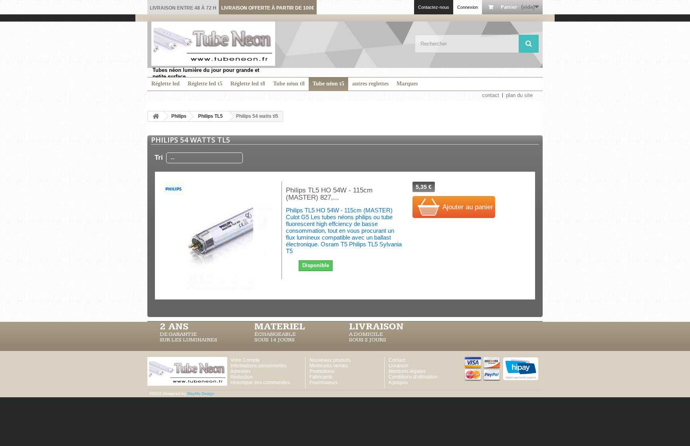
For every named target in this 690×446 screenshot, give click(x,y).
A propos (398, 382)
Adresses (240, 371)
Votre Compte (245, 360)
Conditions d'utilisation (413, 377)
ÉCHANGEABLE (275, 334)
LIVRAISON (376, 326)
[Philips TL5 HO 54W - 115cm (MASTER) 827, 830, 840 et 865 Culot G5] (218, 235)
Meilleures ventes (328, 366)
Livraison (398, 366)
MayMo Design (200, 393)
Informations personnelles (258, 366)
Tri (159, 157)
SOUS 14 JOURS (274, 340)
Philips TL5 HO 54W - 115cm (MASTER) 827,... (329, 194)
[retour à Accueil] (155, 116)
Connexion (467, 7)
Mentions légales (407, 371)
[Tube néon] (213, 44)
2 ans (174, 326)
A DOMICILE (366, 334)
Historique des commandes (260, 382)
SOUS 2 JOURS (367, 340)
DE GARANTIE (178, 334)
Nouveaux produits (330, 360)
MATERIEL (279, 326)
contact (490, 95)
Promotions (321, 371)
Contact (397, 360)
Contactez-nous (433, 7)
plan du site (519, 95)
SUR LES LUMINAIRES (188, 340)
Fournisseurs (323, 382)
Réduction (241, 377)
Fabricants (320, 377)
